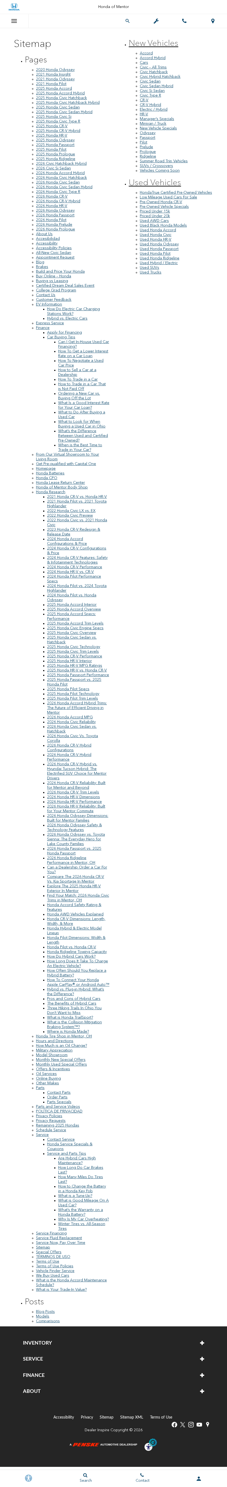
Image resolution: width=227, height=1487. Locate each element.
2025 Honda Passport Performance (78, 675)
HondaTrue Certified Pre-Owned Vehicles (176, 193)
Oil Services (46, 1074)
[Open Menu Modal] (14, 21)
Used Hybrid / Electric (159, 263)
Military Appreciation (54, 1050)
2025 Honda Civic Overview (71, 633)
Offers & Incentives (53, 1069)
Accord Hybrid (153, 58)
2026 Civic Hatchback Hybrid (61, 164)
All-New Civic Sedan (53, 253)
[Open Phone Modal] (184, 21)
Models (42, 1316)
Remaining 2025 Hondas (57, 1125)
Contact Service (61, 1139)
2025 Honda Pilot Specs (68, 689)
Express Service (50, 323)
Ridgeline (148, 156)
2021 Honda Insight (53, 74)
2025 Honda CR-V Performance (74, 656)
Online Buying (48, 1078)
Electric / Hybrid (153, 109)
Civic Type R (150, 95)
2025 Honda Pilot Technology (73, 694)
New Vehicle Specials (158, 128)
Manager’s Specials (157, 119)
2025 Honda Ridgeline (55, 159)
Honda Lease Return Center (60, 483)
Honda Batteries (50, 473)
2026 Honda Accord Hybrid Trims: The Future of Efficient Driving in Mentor (77, 708)
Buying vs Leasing (52, 281)
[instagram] (191, 1424)
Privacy (87, 1417)
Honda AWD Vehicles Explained (75, 914)
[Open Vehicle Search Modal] (128, 21)
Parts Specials (59, 1102)
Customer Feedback (53, 300)
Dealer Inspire (97, 1430)
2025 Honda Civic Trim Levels (73, 652)
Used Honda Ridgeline (159, 258)
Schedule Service (51, 1130)
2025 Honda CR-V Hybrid (58, 131)
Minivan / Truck (153, 124)
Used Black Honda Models (163, 225)
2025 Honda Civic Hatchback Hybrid (68, 103)
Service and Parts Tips (66, 1154)
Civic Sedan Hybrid (156, 86)
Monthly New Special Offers (61, 1060)
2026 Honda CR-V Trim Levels (73, 792)
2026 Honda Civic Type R (58, 192)
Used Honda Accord (158, 230)
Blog (40, 262)
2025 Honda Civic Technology (73, 647)
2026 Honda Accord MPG (70, 717)
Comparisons (48, 1321)
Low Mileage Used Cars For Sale (168, 197)
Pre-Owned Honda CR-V (161, 202)
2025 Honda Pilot (51, 150)
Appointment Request (55, 257)
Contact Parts (59, 1093)
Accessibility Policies (54, 248)
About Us (44, 234)
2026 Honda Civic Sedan (58, 182)
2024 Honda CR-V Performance (74, 567)
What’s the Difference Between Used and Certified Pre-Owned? (83, 435)
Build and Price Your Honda (60, 271)
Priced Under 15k (155, 211)
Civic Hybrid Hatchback (160, 77)
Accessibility (47, 243)
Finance (43, 328)
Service (42, 1135)
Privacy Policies (49, 1116)
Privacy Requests (51, 1121)
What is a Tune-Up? (75, 1196)
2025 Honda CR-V (52, 126)
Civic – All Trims (153, 67)
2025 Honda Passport (55, 145)
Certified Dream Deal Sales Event (65, 286)
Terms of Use (47, 1261)
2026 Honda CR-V (52, 196)
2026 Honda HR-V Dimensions (73, 797)
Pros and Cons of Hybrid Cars (73, 999)
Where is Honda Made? (68, 1032)
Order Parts (57, 1097)
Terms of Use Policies (54, 1266)
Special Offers (48, 1252)
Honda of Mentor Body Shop (62, 487)
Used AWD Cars (154, 221)
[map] (207, 1424)
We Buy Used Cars (52, 1276)
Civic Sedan (150, 81)
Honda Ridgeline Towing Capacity (77, 952)
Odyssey (148, 133)
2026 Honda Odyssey (55, 211)
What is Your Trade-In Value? (61, 1290)
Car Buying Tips (61, 337)
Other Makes (47, 1083)
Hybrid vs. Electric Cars (67, 318)
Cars (144, 63)
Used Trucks (150, 272)
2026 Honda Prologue (55, 229)
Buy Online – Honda (53, 276)
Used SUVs (149, 268)
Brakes (42, 267)
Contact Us (45, 295)
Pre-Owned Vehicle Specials (164, 207)
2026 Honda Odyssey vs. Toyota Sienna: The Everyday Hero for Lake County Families (76, 839)
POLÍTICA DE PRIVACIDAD (59, 1111)
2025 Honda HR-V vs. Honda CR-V (77, 670)
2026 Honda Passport (55, 215)
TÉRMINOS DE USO (53, 1257)
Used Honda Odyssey (159, 244)
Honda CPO (46, 478)
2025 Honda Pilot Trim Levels (72, 698)
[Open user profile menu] (198, 1478)
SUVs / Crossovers (156, 166)
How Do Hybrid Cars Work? (71, 956)
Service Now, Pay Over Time (60, 1243)
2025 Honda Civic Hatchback (61, 98)
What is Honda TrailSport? (70, 1017)
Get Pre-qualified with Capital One (66, 464)
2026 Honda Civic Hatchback (61, 178)
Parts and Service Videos (58, 1107)
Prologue (148, 152)
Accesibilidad (48, 239)
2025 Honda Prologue (55, 154)
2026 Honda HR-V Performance (74, 802)
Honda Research (50, 492)
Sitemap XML (131, 1417)
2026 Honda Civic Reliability (71, 722)
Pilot (143, 142)
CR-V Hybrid (150, 105)
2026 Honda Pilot (51, 220)
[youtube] (199, 1424)
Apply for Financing (64, 332)
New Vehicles (153, 43)
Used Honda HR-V (155, 239)
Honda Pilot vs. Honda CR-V (71, 947)
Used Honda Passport (159, 249)
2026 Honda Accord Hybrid (60, 173)
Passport (147, 138)
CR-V (144, 100)
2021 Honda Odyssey (55, 79)
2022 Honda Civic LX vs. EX (71, 511)
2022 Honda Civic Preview (70, 515)
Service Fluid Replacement (59, 1238)
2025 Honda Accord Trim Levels (75, 623)
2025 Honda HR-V (51, 135)
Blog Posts (45, 1312)
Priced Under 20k (155, 216)
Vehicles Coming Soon (160, 170)
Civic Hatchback (154, 72)
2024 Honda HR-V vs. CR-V (70, 572)
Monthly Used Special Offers (61, 1064)
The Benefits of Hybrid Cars (71, 1003)
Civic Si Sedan (152, 91)
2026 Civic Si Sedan (53, 168)
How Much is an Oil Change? (61, 1046)
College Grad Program (56, 290)
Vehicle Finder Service (55, 1271)
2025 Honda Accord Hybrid (60, 93)
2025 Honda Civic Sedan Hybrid (64, 112)
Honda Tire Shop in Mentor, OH (64, 1036)
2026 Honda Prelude (54, 225)
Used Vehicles (155, 183)
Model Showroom (52, 1055)
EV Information (49, 304)
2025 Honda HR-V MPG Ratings (74, 666)
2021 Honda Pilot (51, 84)
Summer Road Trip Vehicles (164, 161)
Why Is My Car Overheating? (83, 1219)
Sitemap (43, 1247)
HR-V (144, 114)
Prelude (146, 147)
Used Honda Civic (155, 235)
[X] (182, 1424)
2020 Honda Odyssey (55, 70)
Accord (146, 53)
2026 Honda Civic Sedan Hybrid (64, 187)
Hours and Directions (54, 1041)
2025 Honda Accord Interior (72, 605)
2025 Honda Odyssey (55, 140)
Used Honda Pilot (155, 254)
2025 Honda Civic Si (53, 117)
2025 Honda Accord (54, 89)
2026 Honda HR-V (51, 206)
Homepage (46, 469)
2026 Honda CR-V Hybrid (58, 201)
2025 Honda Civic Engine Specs (75, 628)
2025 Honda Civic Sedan (58, 107)
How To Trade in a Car (78, 379)
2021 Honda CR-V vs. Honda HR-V (77, 497)
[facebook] (174, 1424)
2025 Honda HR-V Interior (69, 661)
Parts (40, 1088)
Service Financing (51, 1233)
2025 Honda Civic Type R (58, 121)
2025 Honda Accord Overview (74, 609)
